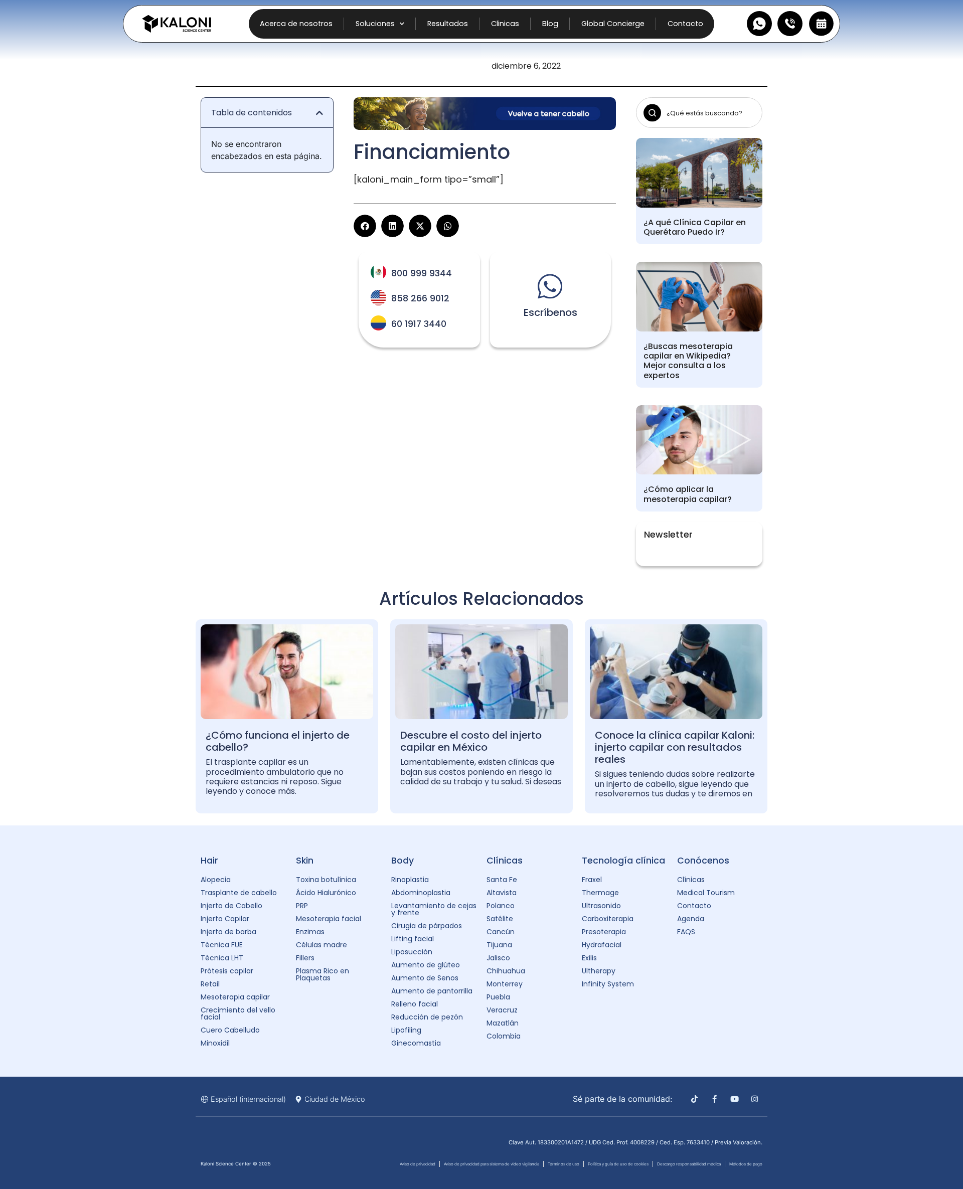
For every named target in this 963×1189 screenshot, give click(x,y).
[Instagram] (754, 1099)
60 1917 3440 (418, 324)
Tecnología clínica (623, 861)
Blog (550, 24)
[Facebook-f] (714, 1099)
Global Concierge (613, 24)
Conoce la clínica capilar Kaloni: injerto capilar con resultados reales (674, 747)
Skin (304, 861)
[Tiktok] (694, 1099)
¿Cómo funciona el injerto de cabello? (278, 741)
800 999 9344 (421, 273)
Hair (209, 861)
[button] (319, 113)
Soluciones (375, 24)
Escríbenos (550, 312)
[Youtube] (734, 1099)
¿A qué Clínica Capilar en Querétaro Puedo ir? (695, 227)
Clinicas (505, 24)
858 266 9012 (420, 298)
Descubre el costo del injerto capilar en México (471, 741)
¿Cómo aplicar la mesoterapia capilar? (688, 493)
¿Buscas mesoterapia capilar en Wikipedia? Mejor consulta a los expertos (688, 361)
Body (402, 861)
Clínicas (505, 861)
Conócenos (703, 861)
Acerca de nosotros (296, 24)
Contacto (685, 24)
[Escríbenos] (550, 286)
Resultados (447, 24)
